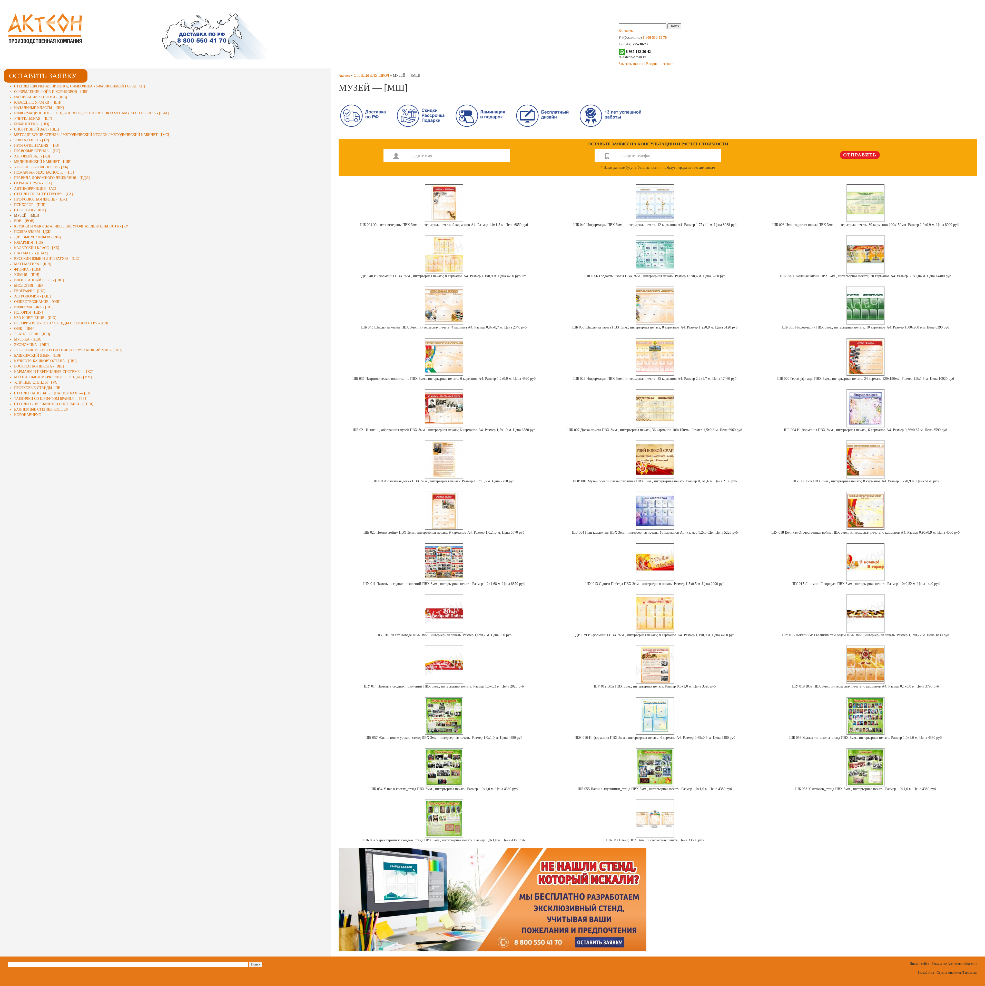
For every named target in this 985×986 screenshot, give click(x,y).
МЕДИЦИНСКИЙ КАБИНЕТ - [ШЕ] (43, 162)
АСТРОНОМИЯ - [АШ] (32, 296)
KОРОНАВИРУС (27, 415)
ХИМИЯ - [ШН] (26, 275)
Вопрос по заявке (659, 64)
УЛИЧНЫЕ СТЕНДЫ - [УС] (36, 382)
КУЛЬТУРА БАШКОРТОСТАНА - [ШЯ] (45, 361)
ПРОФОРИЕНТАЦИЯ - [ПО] (36, 145)
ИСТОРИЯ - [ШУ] (28, 312)
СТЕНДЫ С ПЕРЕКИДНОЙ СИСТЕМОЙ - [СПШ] (53, 404)
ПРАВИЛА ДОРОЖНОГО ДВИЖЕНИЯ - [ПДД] (52, 178)
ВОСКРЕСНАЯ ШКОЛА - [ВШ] (39, 366)
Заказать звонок (631, 64)
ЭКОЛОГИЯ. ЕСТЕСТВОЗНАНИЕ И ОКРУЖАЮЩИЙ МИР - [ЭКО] (68, 350)
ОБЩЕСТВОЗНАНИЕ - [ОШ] (37, 302)
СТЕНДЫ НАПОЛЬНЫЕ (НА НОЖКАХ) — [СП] (53, 393)
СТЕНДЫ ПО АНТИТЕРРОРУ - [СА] (43, 194)
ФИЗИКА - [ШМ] (27, 269)
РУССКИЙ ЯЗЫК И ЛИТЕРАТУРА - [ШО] (47, 259)
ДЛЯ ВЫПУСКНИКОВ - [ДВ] (37, 237)
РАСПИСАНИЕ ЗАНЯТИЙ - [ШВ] (40, 97)
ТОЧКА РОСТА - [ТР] (31, 140)
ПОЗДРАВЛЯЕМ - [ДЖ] (33, 232)
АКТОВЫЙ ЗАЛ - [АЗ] (32, 156)
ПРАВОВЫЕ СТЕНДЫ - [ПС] (37, 151)
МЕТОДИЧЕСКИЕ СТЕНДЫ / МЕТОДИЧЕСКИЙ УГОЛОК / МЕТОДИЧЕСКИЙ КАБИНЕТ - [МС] (91, 135)
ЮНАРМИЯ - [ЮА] (29, 242)
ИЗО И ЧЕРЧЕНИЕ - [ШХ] (35, 318)
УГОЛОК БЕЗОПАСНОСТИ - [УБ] (41, 167)
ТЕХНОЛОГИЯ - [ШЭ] (32, 334)
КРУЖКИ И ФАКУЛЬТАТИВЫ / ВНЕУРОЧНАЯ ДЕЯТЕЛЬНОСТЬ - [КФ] (72, 226)
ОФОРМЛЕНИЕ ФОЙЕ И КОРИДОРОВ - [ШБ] (51, 92)
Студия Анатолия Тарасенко (957, 972)
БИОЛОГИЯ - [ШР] (29, 285)
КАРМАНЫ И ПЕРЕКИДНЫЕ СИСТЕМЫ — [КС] (53, 372)
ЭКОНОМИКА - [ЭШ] (31, 345)
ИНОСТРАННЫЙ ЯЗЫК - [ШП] (39, 280)
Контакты (626, 31)
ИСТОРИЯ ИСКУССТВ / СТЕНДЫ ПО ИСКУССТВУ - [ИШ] (62, 323)
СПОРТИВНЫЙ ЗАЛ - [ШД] (36, 129)
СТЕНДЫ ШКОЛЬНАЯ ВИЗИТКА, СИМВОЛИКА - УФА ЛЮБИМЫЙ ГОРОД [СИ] (79, 86)
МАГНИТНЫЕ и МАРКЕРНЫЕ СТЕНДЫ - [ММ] (53, 377)
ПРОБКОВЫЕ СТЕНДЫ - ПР (37, 388)
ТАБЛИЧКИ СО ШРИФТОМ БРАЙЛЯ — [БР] (50, 399)
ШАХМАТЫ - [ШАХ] (31, 253)
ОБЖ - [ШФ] (24, 329)
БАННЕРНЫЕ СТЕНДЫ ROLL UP (41, 409)
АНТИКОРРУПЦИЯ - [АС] (35, 189)
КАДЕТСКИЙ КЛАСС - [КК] (36, 248)
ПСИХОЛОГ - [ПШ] (29, 205)
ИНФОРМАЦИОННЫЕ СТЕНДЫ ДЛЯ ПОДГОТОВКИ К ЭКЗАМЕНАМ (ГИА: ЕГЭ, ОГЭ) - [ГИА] (91, 113)
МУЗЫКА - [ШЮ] (28, 339)
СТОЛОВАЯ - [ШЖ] (30, 210)
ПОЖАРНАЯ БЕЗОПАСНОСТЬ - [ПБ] (44, 172)
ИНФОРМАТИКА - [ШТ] (34, 307)
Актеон (344, 75)
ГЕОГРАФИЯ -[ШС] (29, 291)
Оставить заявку (43, 76)
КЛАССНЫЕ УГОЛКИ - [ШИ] (37, 102)
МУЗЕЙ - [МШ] (26, 215)
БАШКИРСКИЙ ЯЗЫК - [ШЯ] (37, 355)
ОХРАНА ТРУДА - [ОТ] (33, 183)
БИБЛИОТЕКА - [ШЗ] (31, 124)
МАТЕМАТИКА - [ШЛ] (32, 264)
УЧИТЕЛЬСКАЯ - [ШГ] (33, 119)
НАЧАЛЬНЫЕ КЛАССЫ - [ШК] (39, 108)
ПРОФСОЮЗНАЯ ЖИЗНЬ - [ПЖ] (40, 199)
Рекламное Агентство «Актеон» (954, 963)
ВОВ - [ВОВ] (24, 221)
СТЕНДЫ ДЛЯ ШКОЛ (371, 75)
